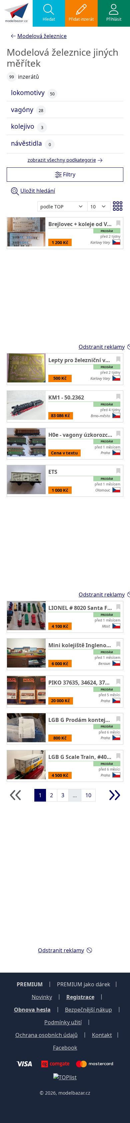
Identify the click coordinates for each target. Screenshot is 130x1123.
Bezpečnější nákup (88, 1009)
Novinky (42, 997)
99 (11, 77)
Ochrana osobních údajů (46, 1035)
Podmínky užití (63, 1022)
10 (88, 795)
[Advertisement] (65, 876)
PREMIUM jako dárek (83, 984)
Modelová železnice (42, 36)
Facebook (65, 1047)
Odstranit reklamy (61, 950)
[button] (49, 13)
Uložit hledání (37, 190)
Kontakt (102, 1035)
